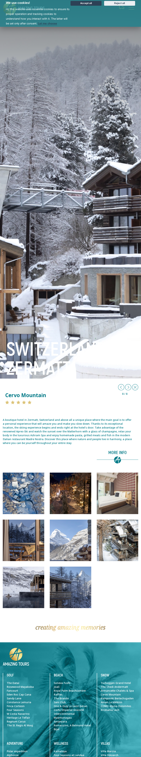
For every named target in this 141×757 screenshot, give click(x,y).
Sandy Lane (14, 698)
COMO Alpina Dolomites (116, 706)
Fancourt (12, 691)
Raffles (58, 694)
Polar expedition (17, 751)
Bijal (56, 729)
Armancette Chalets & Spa (117, 691)
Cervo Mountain (111, 694)
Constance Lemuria (19, 702)
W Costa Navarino (18, 714)
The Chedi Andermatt (114, 687)
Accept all (86, 3)
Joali (56, 687)
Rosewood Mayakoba (20, 687)
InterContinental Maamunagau (64, 716)
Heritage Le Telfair (18, 718)
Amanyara (60, 721)
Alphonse (13, 755)
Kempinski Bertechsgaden (117, 698)
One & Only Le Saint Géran (70, 706)
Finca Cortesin (16, 706)
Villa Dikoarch (109, 755)
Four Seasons (15, 710)
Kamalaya (60, 751)
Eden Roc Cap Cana (19, 694)
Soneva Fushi (62, 683)
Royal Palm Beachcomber (70, 691)
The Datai (13, 683)
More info (117, 453)
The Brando (61, 698)
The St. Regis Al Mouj (20, 725)
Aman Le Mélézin (111, 702)
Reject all (119, 3)
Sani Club (60, 702)
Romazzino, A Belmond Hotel (72, 725)
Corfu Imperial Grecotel (69, 710)
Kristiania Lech (110, 710)
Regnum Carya (16, 721)
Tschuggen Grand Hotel (116, 683)
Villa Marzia (108, 751)
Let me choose (47, 23)
